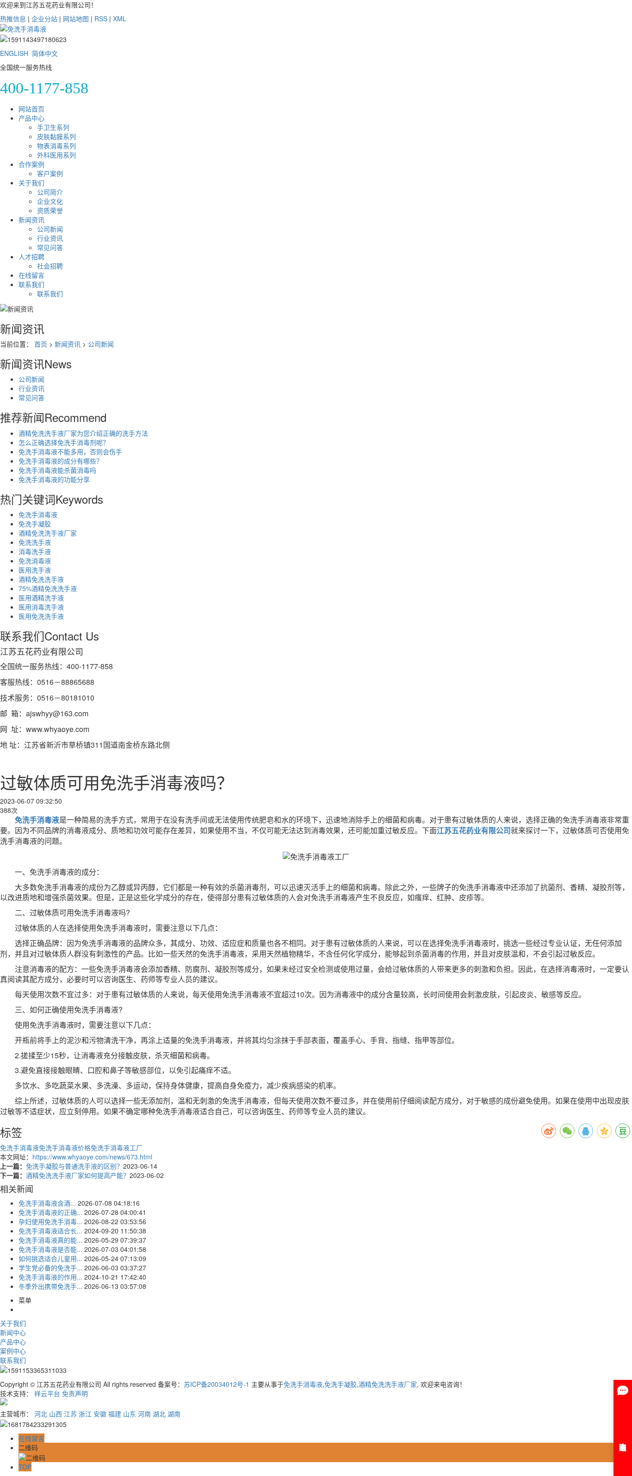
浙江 (85, 1413)
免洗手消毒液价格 (65, 1147)
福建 (114, 1413)
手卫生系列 (53, 127)
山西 (55, 1413)
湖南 (173, 1413)
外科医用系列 (56, 154)
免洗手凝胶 (35, 523)
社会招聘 (50, 265)
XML (119, 18)
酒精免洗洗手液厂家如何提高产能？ (78, 1175)
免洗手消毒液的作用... (50, 1276)
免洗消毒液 (35, 560)
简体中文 (45, 53)
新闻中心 (13, 1332)
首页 (40, 343)
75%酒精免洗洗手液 (48, 588)
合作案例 (31, 164)
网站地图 (76, 18)
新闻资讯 (31, 219)
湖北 (159, 1413)
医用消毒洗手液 (41, 606)
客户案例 (50, 173)
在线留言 (31, 275)
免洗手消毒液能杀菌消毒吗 (57, 470)
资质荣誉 (50, 210)
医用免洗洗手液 (41, 616)
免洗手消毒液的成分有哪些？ (61, 460)
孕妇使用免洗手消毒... (50, 1221)
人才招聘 (31, 256)
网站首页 (31, 108)
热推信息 (13, 18)
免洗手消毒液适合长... (50, 1230)
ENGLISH (14, 53)
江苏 (70, 1413)
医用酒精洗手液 (41, 597)
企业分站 (44, 18)
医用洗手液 (35, 569)
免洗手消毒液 (38, 514)
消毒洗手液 (35, 551)
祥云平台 (47, 1393)
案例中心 (13, 1350)
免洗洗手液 (35, 542)
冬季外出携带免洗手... (50, 1286)
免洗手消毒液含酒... (47, 1203)
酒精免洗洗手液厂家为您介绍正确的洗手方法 (83, 433)
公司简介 (50, 191)
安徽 (99, 1413)
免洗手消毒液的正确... (50, 1212)
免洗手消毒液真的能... (50, 1239)
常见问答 (50, 247)
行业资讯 (50, 238)
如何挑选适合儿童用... (50, 1258)
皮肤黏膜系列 (56, 136)
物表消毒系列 (56, 145)
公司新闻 (50, 228)
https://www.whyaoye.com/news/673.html (92, 1156)
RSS (100, 18)
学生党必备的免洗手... (50, 1267)
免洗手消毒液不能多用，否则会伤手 (70, 451)
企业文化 (50, 201)
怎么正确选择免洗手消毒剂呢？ (64, 442)
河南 (144, 1413)
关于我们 (31, 182)
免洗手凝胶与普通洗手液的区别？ (74, 1166)
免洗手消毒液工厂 (117, 1147)
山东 (129, 1413)
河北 (40, 1413)
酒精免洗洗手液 (41, 579)
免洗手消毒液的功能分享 (54, 479)
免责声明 (75, 1393)
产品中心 (31, 117)
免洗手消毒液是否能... (50, 1249)
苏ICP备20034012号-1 (216, 1384)
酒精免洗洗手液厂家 (48, 532)
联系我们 (31, 284)
